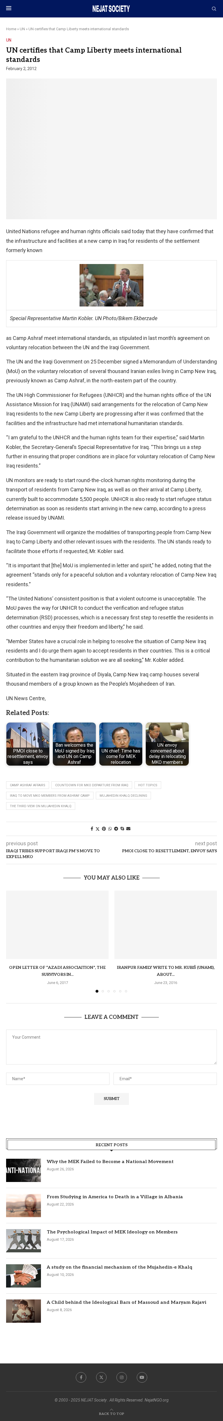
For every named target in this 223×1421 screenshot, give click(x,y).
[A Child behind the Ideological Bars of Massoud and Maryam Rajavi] (23, 1311)
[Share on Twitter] (98, 828)
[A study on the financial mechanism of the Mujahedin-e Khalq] (23, 1276)
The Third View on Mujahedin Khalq (40, 806)
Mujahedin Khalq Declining (123, 796)
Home (11, 29)
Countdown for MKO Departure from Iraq (91, 785)
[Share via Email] (128, 828)
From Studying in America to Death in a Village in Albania (115, 1197)
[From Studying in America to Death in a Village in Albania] (23, 1205)
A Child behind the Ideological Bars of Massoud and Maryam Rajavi (126, 1302)
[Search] (214, 9)
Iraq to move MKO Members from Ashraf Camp (50, 796)
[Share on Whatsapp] (110, 828)
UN (22, 29)
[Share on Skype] (122, 828)
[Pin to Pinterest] (104, 828)
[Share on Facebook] (92, 828)
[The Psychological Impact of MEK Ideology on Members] (23, 1240)
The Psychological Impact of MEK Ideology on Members (112, 1232)
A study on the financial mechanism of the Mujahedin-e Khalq (119, 1267)
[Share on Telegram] (116, 828)
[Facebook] (81, 1377)
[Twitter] (101, 1377)
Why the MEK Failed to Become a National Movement (110, 1162)
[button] (14, 941)
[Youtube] (142, 1377)
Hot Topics (147, 785)
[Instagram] (121, 1377)
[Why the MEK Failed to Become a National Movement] (23, 1170)
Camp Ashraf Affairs (27, 785)
